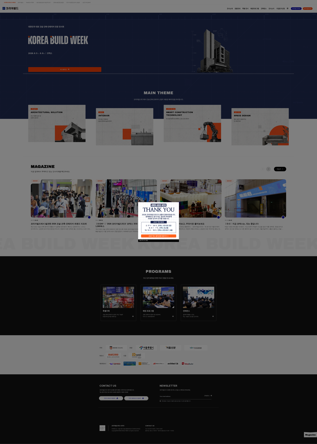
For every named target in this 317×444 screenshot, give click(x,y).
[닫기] (177, 204)
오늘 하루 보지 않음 (143, 240)
